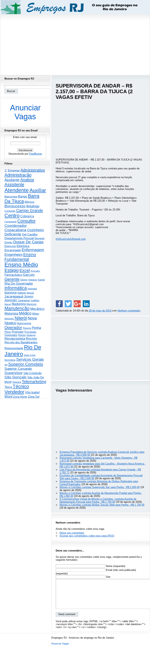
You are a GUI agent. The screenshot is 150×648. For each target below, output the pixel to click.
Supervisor (13, 373)
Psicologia (30, 331)
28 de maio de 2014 (100, 310)
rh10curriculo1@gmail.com (71, 238)
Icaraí (41, 279)
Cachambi (9, 211)
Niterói (21, 318)
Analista (27, 180)
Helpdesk (32, 280)
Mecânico (37, 309)
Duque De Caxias (28, 242)
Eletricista (10, 246)
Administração (17, 174)
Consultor (26, 220)
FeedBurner (35, 153)
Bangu (22, 196)
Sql (5, 365)
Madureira (19, 304)
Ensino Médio (21, 265)
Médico (25, 313)
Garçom (29, 275)
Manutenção (16, 308)
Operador (13, 327)
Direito (8, 242)
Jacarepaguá (13, 296)
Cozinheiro (35, 230)
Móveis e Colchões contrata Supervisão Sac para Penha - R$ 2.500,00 (100, 487)
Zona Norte (20, 396)
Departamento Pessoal (19, 238)
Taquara (16, 382)
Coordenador (15, 226)
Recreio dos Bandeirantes (21, 342)
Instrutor (32, 288)
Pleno (7, 332)
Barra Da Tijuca (21, 198)
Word (8, 396)
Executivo (35, 271)
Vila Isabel (32, 392)
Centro (12, 215)
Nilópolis (9, 318)
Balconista (10, 196)
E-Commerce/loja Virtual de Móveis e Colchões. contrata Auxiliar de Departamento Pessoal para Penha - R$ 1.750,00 (98, 500)
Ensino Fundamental (20, 256)
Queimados (10, 335)
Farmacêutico (13, 274)
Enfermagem (33, 250)
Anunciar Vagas (25, 112)
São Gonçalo (15, 377)
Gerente (12, 279)
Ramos (22, 335)
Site (107, 576)
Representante (13, 348)
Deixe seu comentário (72, 532)
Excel (25, 270)
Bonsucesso (15, 206)
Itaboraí (21, 292)
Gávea (23, 279)
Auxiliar (37, 190)
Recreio (31, 338)
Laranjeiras (24, 300)
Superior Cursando (18, 369)
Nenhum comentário (129, 310)
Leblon (35, 300)
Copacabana (15, 230)
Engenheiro (13, 255)
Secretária (9, 360)
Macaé (7, 304)
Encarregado (12, 250)
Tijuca (8, 387)
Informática (15, 288)
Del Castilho (30, 234)
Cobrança (27, 216)
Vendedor (14, 391)
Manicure (32, 304)
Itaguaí (30, 293)
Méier (35, 313)
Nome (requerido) (115, 566)
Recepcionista (14, 338)
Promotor (18, 331)
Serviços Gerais (30, 359)
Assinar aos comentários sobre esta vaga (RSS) (87, 535)
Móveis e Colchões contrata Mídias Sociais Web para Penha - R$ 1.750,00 (102, 504)
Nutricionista (24, 323)
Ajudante (12, 180)
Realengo (31, 335)
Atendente (16, 190)
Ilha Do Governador (18, 283)
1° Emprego (12, 170)
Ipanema (10, 292)
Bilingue (29, 201)
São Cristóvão (32, 373)
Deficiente (12, 234)
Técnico (21, 386)
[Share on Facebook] (59, 303)
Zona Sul (33, 396)
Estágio (11, 270)
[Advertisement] (75, 43)
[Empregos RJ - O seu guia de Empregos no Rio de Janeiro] (71, 7)
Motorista (11, 313)
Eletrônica (23, 246)
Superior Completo (25, 364)
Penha (36, 328)
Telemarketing (34, 381)
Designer (40, 238)
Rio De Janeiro (22, 350)
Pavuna (27, 328)
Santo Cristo (30, 355)
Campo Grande (29, 210)
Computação (10, 221)
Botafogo (32, 206)
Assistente (14, 184)
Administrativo (33, 170)
